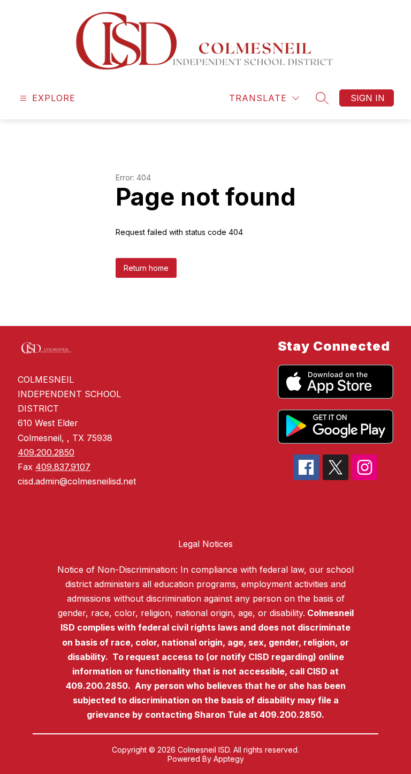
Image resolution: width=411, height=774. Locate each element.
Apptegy (229, 758)
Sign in (368, 98)
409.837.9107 (62, 466)
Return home (146, 267)
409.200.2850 (46, 452)
